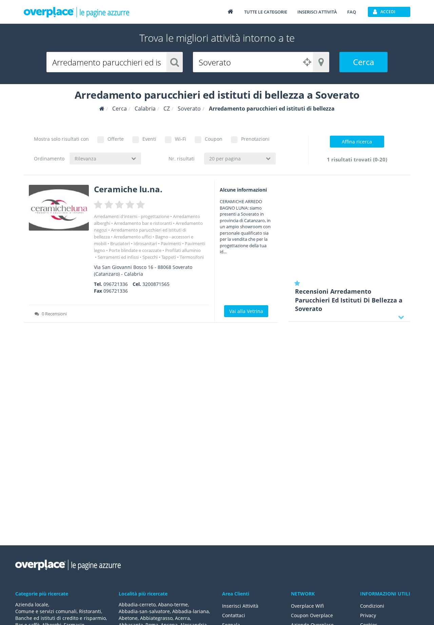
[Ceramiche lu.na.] (59, 208)
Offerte (115, 139)
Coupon (213, 139)
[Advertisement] (349, 227)
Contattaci (233, 615)
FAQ (351, 12)
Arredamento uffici (133, 237)
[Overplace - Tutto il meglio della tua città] (230, 11)
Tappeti (168, 257)
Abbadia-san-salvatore (144, 611)
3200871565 (156, 284)
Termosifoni (192, 257)
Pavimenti (171, 243)
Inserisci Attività (240, 606)
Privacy (368, 615)
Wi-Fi (180, 139)
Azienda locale (31, 604)
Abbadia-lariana (190, 611)
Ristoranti (90, 611)
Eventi (149, 139)
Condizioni (372, 606)
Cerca (363, 61)
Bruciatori (120, 243)
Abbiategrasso (156, 618)
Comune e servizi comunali (46, 611)
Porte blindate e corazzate (135, 250)
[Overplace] (101, 108)
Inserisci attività (317, 12)
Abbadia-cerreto (137, 604)
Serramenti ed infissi (118, 257)
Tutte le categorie (265, 12)
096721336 (115, 284)
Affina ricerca (357, 141)
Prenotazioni (255, 139)
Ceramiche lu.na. (128, 189)
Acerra (182, 618)
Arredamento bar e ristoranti (143, 223)
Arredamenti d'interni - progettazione (131, 216)
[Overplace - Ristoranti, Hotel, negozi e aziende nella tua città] (77, 12)
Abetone (128, 618)
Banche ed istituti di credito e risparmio (60, 618)
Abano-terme (173, 604)
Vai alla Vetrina (246, 311)
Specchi (150, 257)
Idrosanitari (145, 243)
